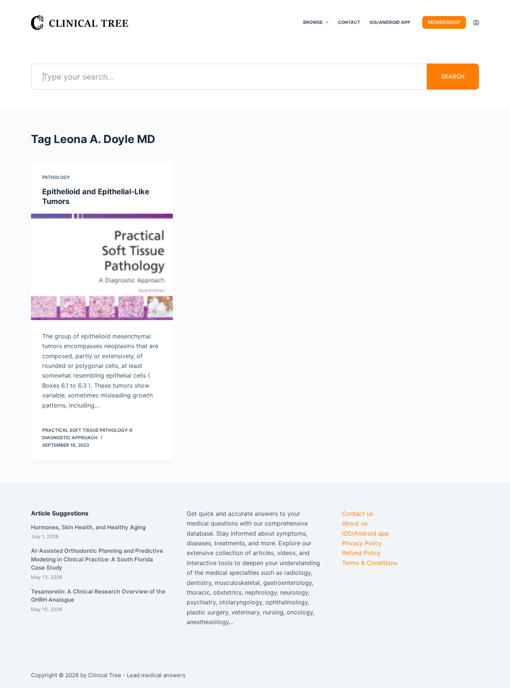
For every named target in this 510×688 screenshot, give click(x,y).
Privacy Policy (362, 543)
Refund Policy (361, 553)
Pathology (56, 177)
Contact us (357, 513)
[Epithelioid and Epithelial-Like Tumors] (102, 267)
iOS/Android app (365, 533)
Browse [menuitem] (313, 22)
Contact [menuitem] (349, 22)
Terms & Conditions (369, 563)
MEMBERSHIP (444, 22)
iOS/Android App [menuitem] (390, 22)
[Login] (476, 22)
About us (354, 523)
